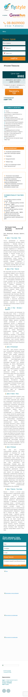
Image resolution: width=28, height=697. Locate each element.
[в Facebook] (4, 691)
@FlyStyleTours (19, 26)
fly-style (9, 26)
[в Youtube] (8, 691)
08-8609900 (15, 23)
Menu (4, 31)
